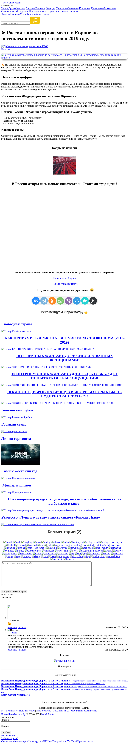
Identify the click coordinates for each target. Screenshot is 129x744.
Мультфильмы (27, 14)
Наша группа (65, 283)
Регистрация (8, 735)
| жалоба (22, 627)
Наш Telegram (54, 741)
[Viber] (68, 301)
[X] (93, 301)
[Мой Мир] (77, 301)
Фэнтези (20, 8)
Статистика (7, 741)
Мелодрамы (22, 11)
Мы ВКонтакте (9, 710)
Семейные (73, 8)
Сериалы (15, 14)
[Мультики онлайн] (64, 660)
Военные (40, 8)
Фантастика (109, 8)
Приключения (36, 11)
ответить (12, 627)
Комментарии (21, 741)
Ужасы (4, 8)
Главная (7, 2)
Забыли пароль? (9, 738)
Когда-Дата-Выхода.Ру (13, 714)
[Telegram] (44, 301)
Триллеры (61, 8)
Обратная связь (61, 710)
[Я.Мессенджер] (85, 301)
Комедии (50, 8)
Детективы (97, 8)
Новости (16, 2)
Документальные (70, 11)
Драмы (12, 8)
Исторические (52, 11)
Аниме (39, 14)
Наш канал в (64, 278)
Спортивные (8, 11)
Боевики (30, 8)
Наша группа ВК (37, 741)
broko (14, 633)
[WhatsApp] (60, 301)
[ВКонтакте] (36, 301)
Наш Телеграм (27, 710)
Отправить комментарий (14, 591)
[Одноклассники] (52, 301)
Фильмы (5, 14)
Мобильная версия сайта (84, 710)
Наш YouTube (43, 710)
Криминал (84, 8)
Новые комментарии (64, 675)
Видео (46, 14)
